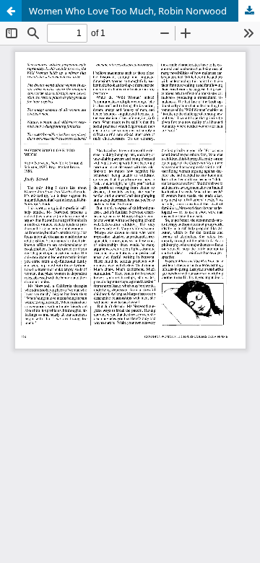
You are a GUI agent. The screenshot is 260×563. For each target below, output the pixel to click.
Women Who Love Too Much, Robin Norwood (128, 10)
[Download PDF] (249, 11)
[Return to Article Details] (11, 11)
